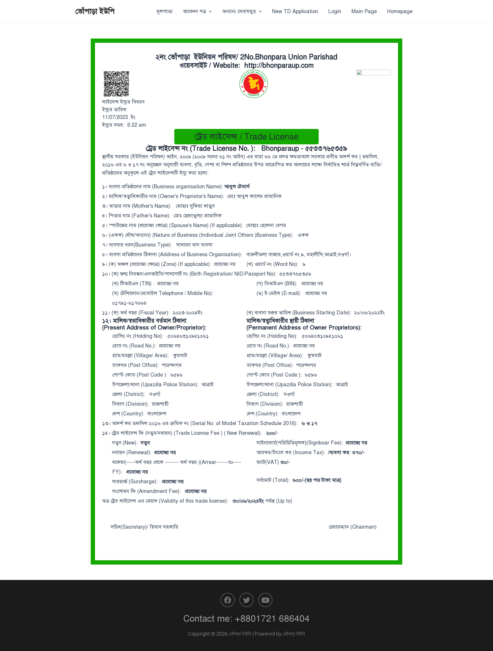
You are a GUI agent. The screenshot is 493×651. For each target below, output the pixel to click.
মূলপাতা (164, 11)
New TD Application (295, 11)
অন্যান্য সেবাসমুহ (239, 11)
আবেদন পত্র (194, 11)
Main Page (364, 11)
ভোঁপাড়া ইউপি (95, 11)
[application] (209, 11)
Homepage (400, 11)
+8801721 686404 (272, 618)
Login (334, 11)
